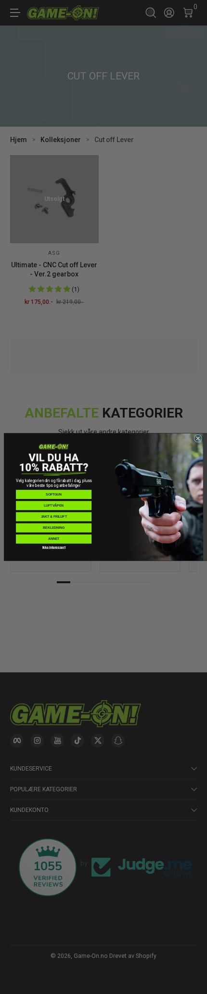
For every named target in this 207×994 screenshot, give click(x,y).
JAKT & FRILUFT (54, 516)
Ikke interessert (53, 547)
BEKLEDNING (54, 527)
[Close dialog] (197, 438)
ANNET (54, 538)
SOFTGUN (54, 494)
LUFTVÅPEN (54, 505)
